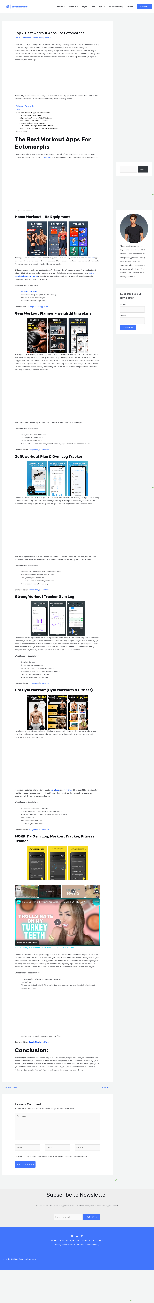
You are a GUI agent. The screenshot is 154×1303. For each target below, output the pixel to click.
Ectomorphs (46, 157)
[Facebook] (72, 1236)
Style (84, 6)
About (130, 6)
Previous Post (9, 1088)
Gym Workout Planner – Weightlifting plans (36, 118)
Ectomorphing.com (27, 1259)
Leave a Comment (23, 38)
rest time (68, 790)
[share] (96, 901)
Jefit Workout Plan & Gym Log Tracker (34, 120)
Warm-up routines (29, 291)
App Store (44, 306)
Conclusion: (23, 131)
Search (143, 169)
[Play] (73, 891)
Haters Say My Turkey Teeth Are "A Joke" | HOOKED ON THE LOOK (53, 901)
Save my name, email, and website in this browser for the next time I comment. (52, 1156)
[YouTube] (77, 1236)
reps (52, 790)
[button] (144, 6)
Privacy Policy (116, 6)
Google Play (34, 306)
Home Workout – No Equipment (32, 115)
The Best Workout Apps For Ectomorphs (34, 113)
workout (90, 258)
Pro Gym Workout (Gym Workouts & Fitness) (37, 126)
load (57, 790)
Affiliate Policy (93, 1244)
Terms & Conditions (77, 1244)
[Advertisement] (134, 352)
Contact (99, 1240)
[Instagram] (82, 1236)
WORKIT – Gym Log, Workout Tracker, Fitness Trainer (39, 128)
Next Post (107, 1088)
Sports (102, 6)
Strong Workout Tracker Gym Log (33, 123)
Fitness (61, 6)
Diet (93, 6)
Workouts (73, 6)
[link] (18, 902)
